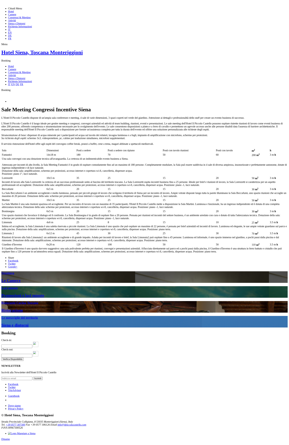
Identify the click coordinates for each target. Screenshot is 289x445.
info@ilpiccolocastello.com (72, 424)
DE (10, 35)
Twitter (12, 387)
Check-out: (7, 349)
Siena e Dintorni (16, 23)
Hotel (11, 11)
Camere (12, 14)
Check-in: (6, 340)
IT (9, 29)
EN (10, 32)
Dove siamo (14, 405)
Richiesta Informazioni (20, 26)
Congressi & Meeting (19, 17)
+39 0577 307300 (15, 424)
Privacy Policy (15, 408)
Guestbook (14, 396)
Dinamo (5, 439)
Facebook (13, 384)
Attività (12, 20)
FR (9, 38)
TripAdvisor (14, 390)
